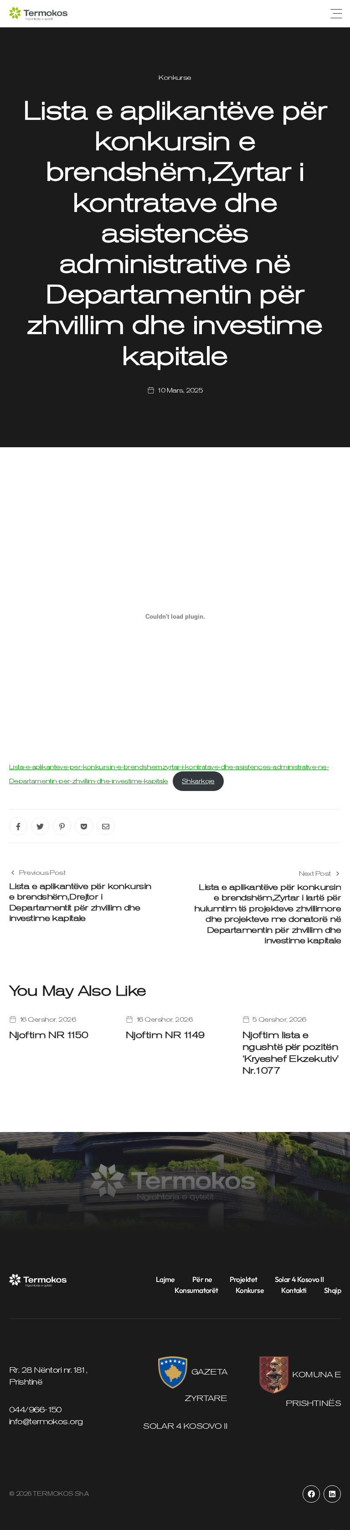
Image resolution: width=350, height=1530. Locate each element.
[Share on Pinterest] (62, 826)
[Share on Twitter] (40, 826)
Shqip (332, 1290)
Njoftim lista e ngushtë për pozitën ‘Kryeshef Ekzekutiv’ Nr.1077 (290, 1052)
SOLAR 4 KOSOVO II (185, 1426)
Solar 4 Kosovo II (299, 1279)
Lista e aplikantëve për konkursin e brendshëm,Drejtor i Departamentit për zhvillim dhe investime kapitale (80, 902)
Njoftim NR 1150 (48, 1035)
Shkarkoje (198, 781)
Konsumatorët (196, 1290)
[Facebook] (311, 1494)
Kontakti (294, 1290)
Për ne (202, 1279)
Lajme (165, 1279)
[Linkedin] (332, 1494)
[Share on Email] (106, 826)
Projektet (243, 1279)
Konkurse (175, 77)
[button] (336, 13)
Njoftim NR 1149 (165, 1035)
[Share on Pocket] (84, 826)
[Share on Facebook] (18, 826)
